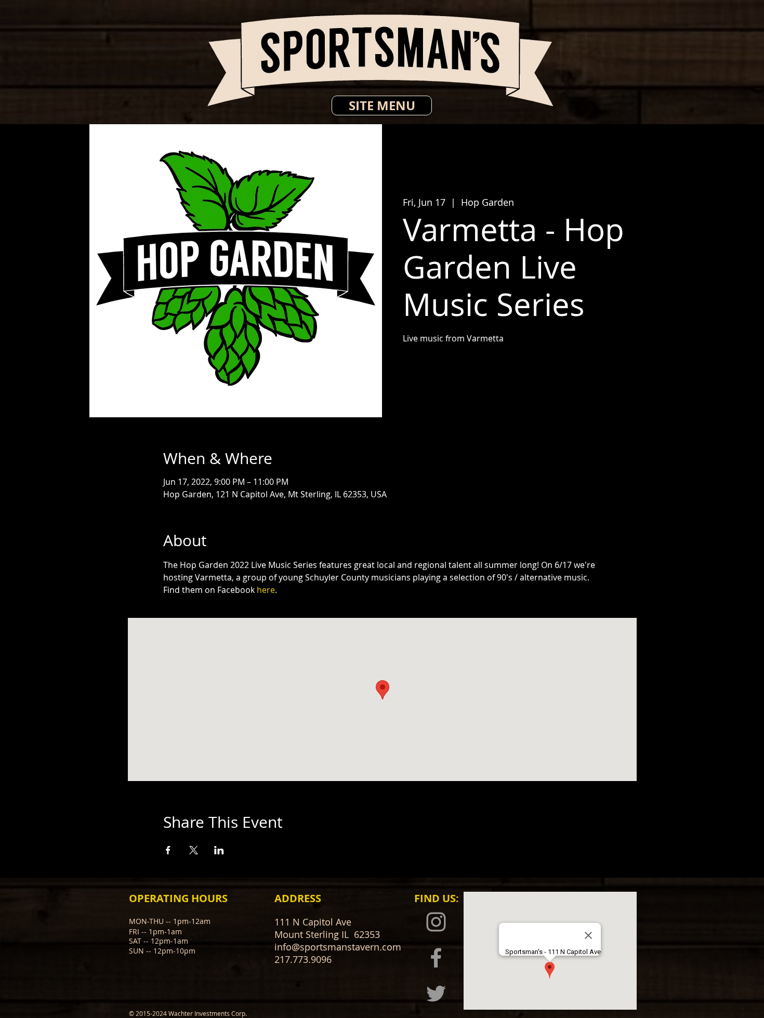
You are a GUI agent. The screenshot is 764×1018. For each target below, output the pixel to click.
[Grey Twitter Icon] (436, 994)
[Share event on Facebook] (168, 850)
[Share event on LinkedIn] (219, 850)
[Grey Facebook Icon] (436, 958)
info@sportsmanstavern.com (337, 947)
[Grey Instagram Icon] (436, 922)
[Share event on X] (194, 850)
